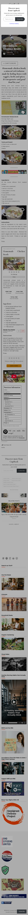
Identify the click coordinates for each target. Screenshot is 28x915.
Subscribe (20, 19)
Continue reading (14, 23)
